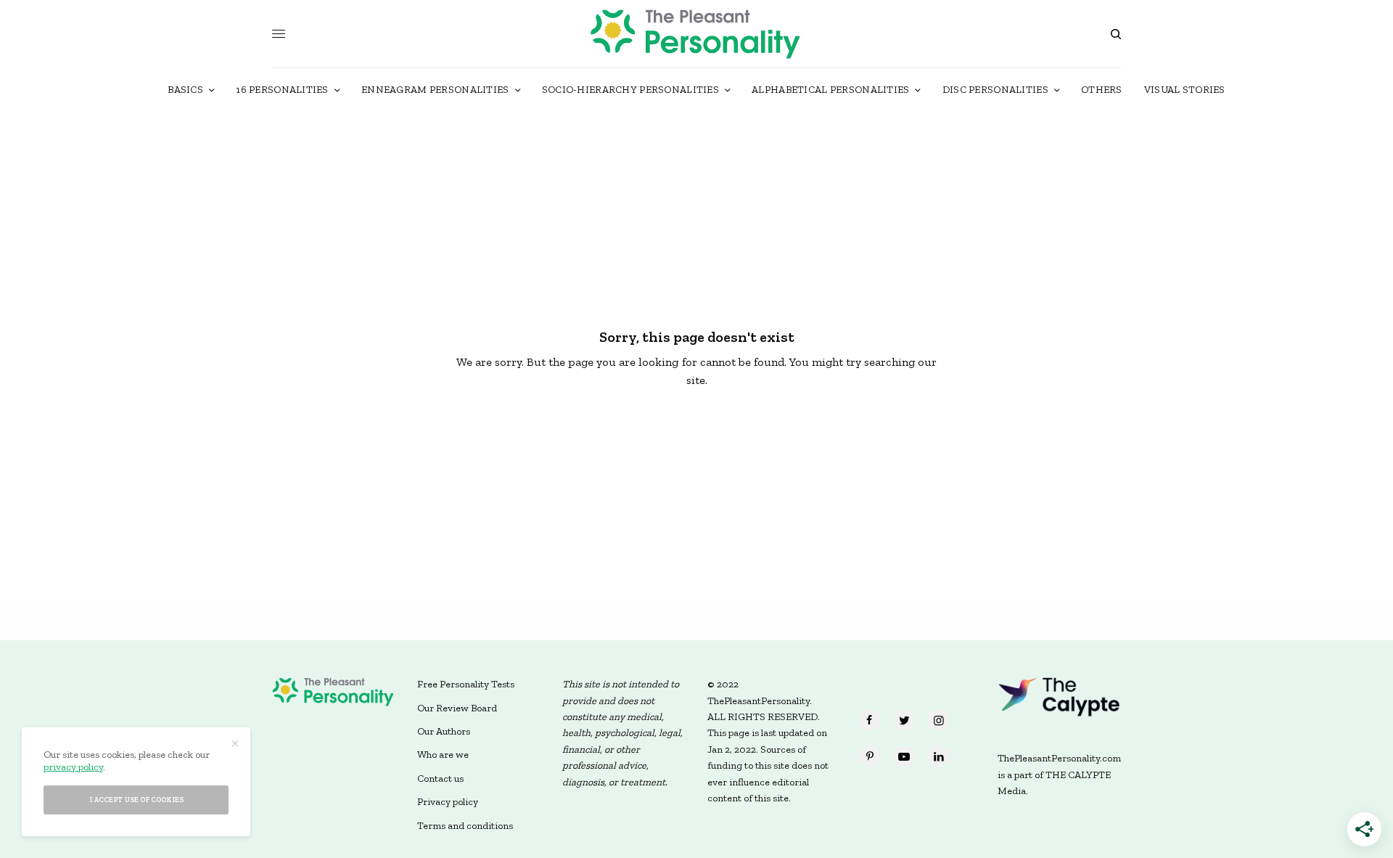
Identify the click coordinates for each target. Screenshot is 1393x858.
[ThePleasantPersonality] (696, 33)
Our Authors (443, 731)
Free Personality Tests (465, 684)
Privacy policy (447, 802)
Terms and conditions (465, 826)
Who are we (443, 754)
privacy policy (73, 767)
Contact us (440, 778)
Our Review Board (457, 708)
